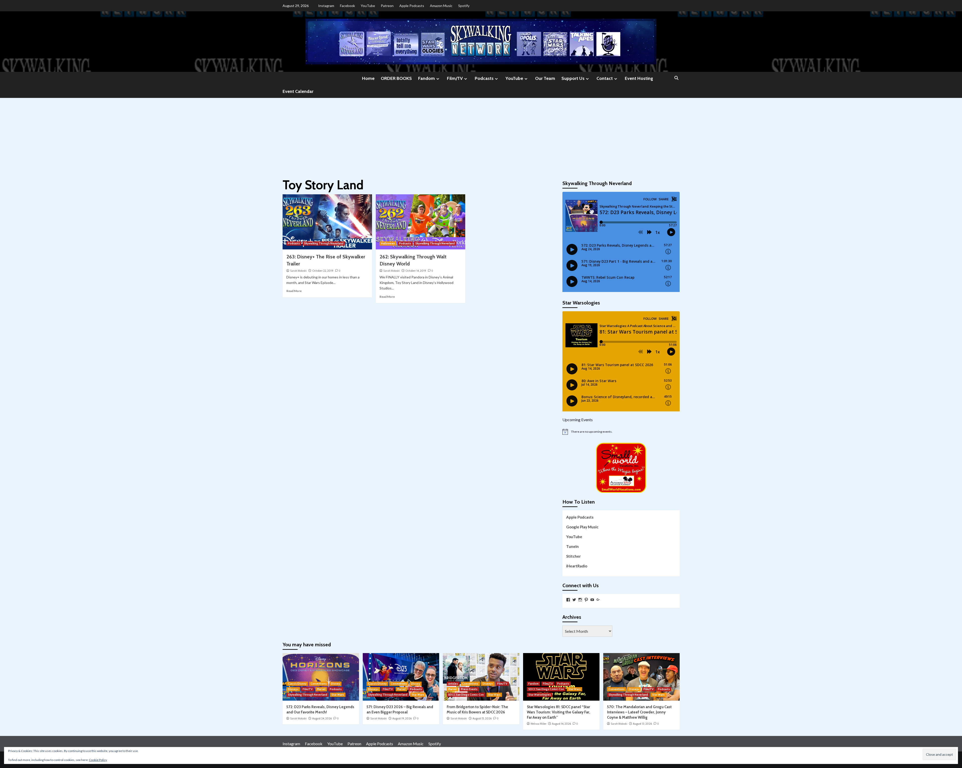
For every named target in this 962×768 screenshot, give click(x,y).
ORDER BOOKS (396, 78)
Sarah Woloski (298, 270)
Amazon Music (441, 6)
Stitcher (573, 556)
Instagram (326, 6)
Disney (335, 683)
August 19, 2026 (402, 718)
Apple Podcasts (411, 6)
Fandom (426, 78)
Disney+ (293, 689)
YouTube (368, 6)
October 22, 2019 (322, 270)
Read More (294, 291)
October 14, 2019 (415, 270)
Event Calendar (298, 91)
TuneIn (572, 546)
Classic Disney (297, 683)
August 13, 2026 (642, 723)
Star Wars (337, 694)
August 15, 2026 (482, 718)
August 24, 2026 (322, 718)
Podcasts (484, 78)
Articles (453, 683)
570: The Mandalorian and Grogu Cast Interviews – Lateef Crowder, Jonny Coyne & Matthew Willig (639, 712)
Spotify (463, 6)
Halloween (388, 243)
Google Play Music (582, 527)
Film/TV (455, 78)
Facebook (347, 6)
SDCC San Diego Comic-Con (466, 694)
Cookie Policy (98, 760)
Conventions (319, 683)
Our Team (545, 78)
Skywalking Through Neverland (323, 243)
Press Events (469, 689)
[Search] (676, 78)
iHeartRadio (576, 566)
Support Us (572, 78)
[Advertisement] (481, 135)
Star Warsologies (539, 694)
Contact (604, 78)
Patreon (387, 6)
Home (368, 78)
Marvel (321, 689)
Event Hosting (639, 78)
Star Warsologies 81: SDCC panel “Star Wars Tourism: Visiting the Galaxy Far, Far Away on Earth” (558, 712)
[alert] (621, 432)
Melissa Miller (538, 723)
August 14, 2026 (561, 723)
